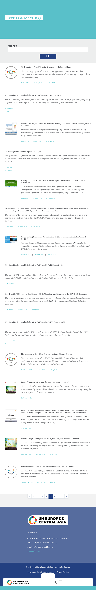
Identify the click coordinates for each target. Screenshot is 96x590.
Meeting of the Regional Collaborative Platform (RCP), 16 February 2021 (35, 322)
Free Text (12, 46)
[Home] (18, 582)
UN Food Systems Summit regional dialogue (23, 152)
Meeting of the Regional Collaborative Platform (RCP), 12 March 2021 (33, 265)
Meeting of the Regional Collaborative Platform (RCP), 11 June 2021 (33, 95)
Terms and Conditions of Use (39, 572)
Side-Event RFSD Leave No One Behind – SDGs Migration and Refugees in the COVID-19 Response (46, 294)
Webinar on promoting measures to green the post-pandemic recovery (50, 438)
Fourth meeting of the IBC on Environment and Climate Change (47, 467)
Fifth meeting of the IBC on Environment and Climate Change (46, 354)
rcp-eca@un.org (33, 551)
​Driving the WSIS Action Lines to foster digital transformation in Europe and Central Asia (53, 182)
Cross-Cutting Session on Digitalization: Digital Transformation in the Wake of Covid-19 (53, 238)
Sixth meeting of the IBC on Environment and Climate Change (46, 67)
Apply (48, 56)
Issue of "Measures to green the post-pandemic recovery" (45, 382)
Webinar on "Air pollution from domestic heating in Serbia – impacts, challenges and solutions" (56, 124)
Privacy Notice (62, 572)
